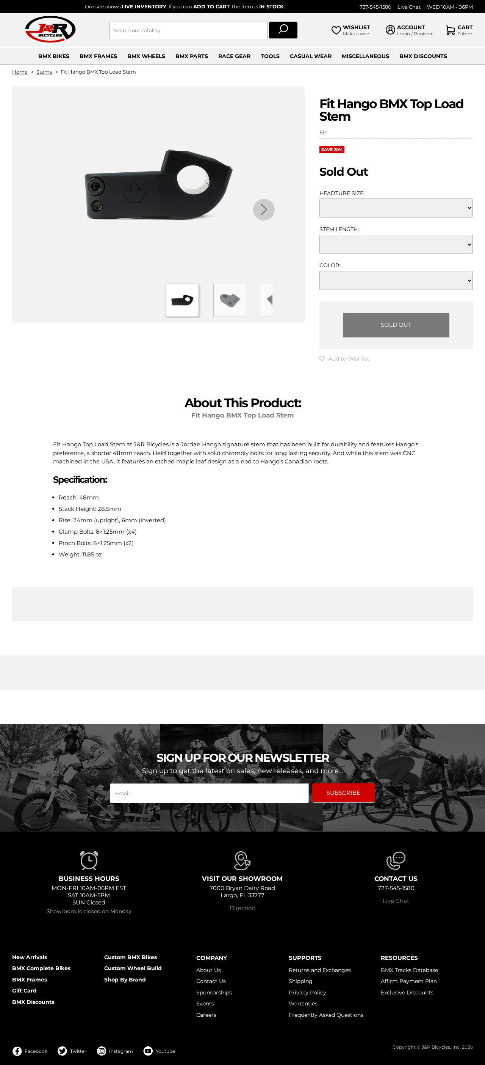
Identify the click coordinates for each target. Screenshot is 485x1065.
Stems (44, 72)
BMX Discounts (423, 56)
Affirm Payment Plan (409, 981)
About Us (208, 970)
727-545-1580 (375, 7)
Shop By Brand (125, 980)
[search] (283, 30)
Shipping (301, 981)
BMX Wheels (146, 56)
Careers (206, 1015)
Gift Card (24, 991)
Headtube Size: (342, 193)
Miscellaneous (365, 56)
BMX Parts (191, 56)
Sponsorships (214, 992)
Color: (329, 265)
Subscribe (343, 792)
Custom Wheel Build (133, 968)
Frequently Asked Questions (326, 1015)
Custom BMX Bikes (130, 957)
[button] (344, 358)
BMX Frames (98, 56)
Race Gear (234, 56)
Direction (242, 908)
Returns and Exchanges (320, 970)
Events (205, 1003)
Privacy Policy (307, 992)
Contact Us (211, 981)
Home (20, 72)
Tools (270, 56)
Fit (323, 132)
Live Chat (409, 7)
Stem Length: (339, 229)
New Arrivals (29, 957)
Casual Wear (311, 56)
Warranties (303, 1003)
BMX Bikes (53, 56)
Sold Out (396, 324)
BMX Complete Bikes (41, 968)
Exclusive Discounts (407, 992)
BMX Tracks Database (409, 970)
